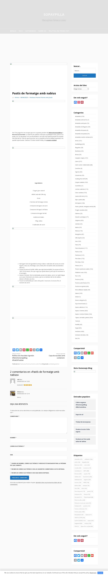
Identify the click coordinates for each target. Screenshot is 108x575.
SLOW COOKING (80, 520)
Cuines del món (79, 196)
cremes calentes (80, 189)
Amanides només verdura (82, 137)
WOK (77, 526)
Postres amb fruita (46, 97)
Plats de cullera (80, 500)
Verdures (78, 331)
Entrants (78, 474)
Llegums (77, 220)
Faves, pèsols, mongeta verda (84, 206)
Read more (93, 573)
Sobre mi (42, 31)
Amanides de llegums (81, 127)
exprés (87, 474)
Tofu (76, 321)
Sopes (90, 520)
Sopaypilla (54, 14)
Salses (77, 293)
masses (78, 482)
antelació (51, 364)
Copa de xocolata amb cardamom (57, 356)
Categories (30, 31)
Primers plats (80, 512)
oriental (86, 485)
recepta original (51, 140)
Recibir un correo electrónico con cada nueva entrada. (30, 473)
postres (57, 364)
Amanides (78, 116)
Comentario (14, 416)
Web (11, 455)
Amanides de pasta (80, 130)
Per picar (78, 497)
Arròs (76, 140)
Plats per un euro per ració (83, 503)
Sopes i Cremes (79, 310)
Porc (76, 276)
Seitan (77, 297)
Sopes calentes (79, 307)
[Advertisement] (54, 46)
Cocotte (78, 468)
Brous (77, 154)
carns (87, 465)
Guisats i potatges (80, 217)
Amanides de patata (81, 133)
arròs (77, 462)
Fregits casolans (80, 210)
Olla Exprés (78, 238)
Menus (13, 31)
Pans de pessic (79, 248)
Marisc (77, 227)
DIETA (86, 471)
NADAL (78, 485)
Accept (100, 573)
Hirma (17, 97)
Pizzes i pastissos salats (82, 269)
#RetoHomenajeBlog (55, 132)
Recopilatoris (79, 514)
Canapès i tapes (79, 158)
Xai (76, 338)
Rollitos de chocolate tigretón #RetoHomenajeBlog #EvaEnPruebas (23, 357)
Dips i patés (78, 199)
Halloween (78, 479)
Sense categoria (80, 300)
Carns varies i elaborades (82, 165)
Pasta (77, 251)
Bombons (78, 151)
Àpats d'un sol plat (87, 526)
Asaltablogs (78, 144)
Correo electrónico (17, 446)
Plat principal (88, 497)
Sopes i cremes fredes (81, 314)
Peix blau (77, 262)
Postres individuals (81, 509)
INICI (21, 31)
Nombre (13, 437)
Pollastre (78, 506)
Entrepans (78, 203)
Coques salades (79, 182)
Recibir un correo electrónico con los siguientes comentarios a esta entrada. (38, 469)
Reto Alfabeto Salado (81, 290)
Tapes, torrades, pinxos (82, 317)
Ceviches (77, 168)
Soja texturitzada (80, 303)
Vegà (76, 328)
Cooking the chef (80, 179)
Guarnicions (87, 476)
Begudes (77, 147)
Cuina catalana (79, 192)
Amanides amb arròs (81, 120)
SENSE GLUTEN (80, 517)
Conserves (78, 175)
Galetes (77, 213)
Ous (76, 241)
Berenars (78, 465)
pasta (90, 491)
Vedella (77, 324)
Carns (76, 161)
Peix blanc (78, 258)
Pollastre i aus (79, 272)
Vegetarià (78, 523)
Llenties (77, 224)
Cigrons (77, 172)
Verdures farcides (80, 335)
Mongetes (78, 234)
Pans (76, 244)
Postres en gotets (80, 286)
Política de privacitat (59, 31)
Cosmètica (78, 186)
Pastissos (32, 97)
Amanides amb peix (80, 123)
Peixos (77, 265)
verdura (87, 523)
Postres (38, 97)
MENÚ (86, 482)
